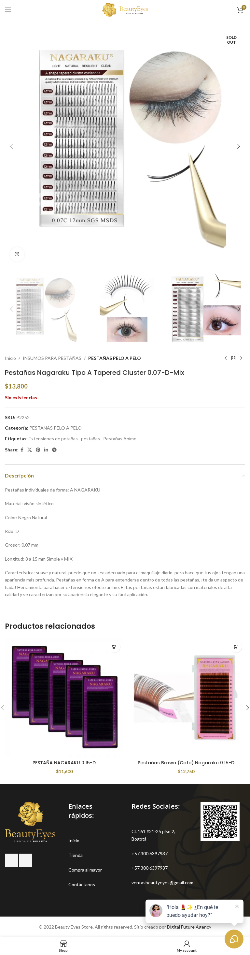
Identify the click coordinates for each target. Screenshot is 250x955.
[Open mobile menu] (8, 9)
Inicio (10, 358)
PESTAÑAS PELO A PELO (114, 358)
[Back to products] (233, 358)
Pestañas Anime (119, 438)
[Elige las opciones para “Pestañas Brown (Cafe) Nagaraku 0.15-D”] (236, 647)
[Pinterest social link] (38, 450)
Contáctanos (81, 884)
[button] (11, 146)
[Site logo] (125, 9)
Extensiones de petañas (53, 438)
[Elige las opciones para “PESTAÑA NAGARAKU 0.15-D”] (114, 647)
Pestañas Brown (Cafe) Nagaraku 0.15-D (186, 762)
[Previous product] (225, 358)
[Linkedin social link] (46, 450)
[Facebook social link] (22, 450)
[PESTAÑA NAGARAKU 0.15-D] (64, 697)
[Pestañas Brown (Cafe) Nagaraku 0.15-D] (186, 697)
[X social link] (29, 450)
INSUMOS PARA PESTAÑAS (52, 358)
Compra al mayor (85, 870)
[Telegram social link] (54, 450)
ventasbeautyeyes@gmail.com (162, 882)
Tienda (75, 855)
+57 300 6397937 (150, 853)
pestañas (90, 438)
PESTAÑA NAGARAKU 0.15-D (64, 762)
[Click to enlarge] (17, 254)
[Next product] (241, 358)
